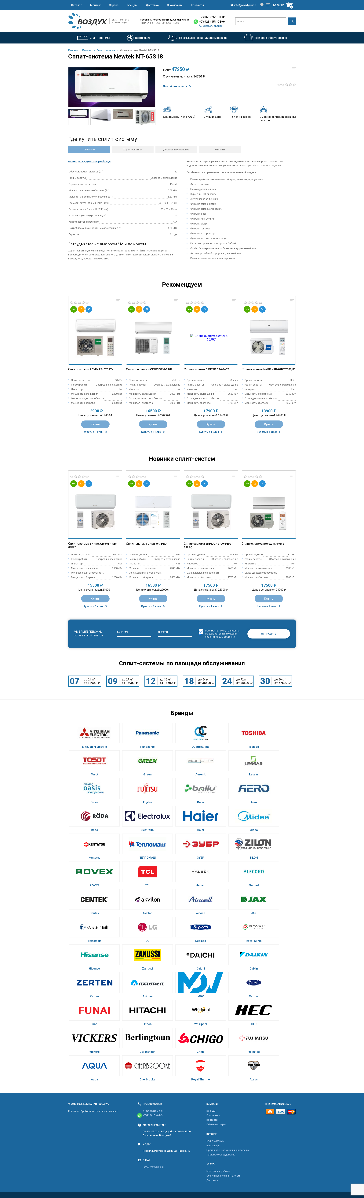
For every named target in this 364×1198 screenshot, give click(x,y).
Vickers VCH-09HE (160, 369)
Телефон (163, 632)
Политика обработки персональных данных (93, 1111)
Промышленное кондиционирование (227, 1150)
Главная (73, 50)
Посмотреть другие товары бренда (89, 161)
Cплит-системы (105, 50)
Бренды (132, 5)
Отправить (268, 633)
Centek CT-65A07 (217, 369)
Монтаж (95, 5)
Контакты (197, 5)
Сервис (113, 5)
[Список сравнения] (268, 5)
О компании (174, 5)
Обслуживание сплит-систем (223, 1175)
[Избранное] (262, 5)
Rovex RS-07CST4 (102, 369)
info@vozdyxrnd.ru (153, 1167)
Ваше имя (122, 632)
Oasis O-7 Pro (157, 543)
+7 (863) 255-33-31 (212, 17)
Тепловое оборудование (220, 1154)
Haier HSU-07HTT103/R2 (279, 369)
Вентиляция (213, 1145)
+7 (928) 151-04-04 (212, 21)
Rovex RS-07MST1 (275, 543)
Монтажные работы (218, 1171)
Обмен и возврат (216, 1124)
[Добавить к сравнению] (118, 301)
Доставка (152, 5)
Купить (95, 424)
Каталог (76, 5)
